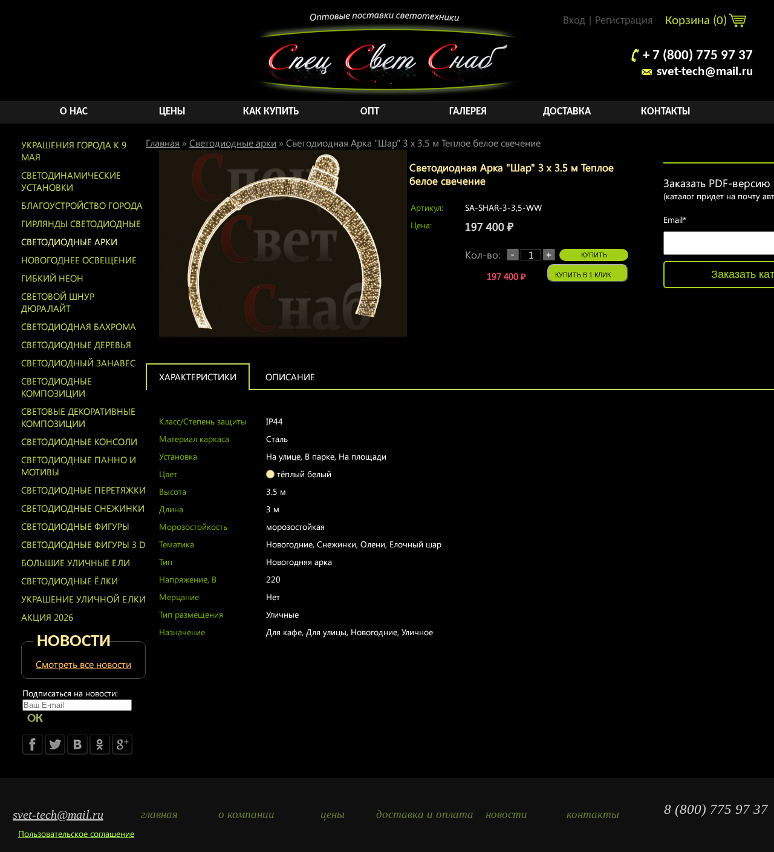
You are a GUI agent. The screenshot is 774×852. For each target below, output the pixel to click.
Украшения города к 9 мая (73, 151)
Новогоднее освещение (79, 260)
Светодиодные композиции (56, 387)
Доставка (567, 112)
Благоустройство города (82, 205)
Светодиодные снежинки (83, 508)
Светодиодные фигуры (75, 526)
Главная (163, 142)
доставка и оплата (419, 814)
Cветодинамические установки (71, 181)
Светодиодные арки (69, 242)
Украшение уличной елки (83, 599)
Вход (574, 21)
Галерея (468, 112)
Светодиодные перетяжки (83, 490)
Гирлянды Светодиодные (81, 223)
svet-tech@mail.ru (705, 71)
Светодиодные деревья (76, 344)
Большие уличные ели (75, 562)
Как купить (271, 112)
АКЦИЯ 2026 (47, 617)
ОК (35, 718)
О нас (74, 112)
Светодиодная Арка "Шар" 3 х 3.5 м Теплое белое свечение (413, 142)
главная (159, 814)
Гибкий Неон (52, 278)
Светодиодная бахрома (78, 326)
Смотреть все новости (83, 664)
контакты (593, 814)
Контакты (666, 112)
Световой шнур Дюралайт (57, 302)
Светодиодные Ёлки (69, 581)
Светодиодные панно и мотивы (78, 466)
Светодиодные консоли (79, 441)
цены (332, 814)
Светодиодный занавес (78, 363)
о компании (246, 814)
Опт (369, 112)
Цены (172, 112)
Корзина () (697, 21)
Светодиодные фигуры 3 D (83, 544)
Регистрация (624, 21)
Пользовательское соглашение (76, 833)
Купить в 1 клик (583, 275)
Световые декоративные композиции (78, 417)
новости (506, 814)
